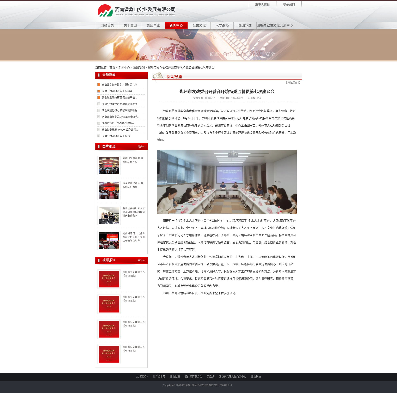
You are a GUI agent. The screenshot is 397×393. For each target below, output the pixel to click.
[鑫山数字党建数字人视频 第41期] (109, 279)
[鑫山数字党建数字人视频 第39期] (109, 329)
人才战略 (222, 25)
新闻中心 (176, 25)
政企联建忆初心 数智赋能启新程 (119, 110)
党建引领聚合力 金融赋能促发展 (119, 104)
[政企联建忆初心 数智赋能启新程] (109, 190)
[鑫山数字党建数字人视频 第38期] (109, 354)
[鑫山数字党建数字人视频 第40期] (109, 304)
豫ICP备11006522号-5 (220, 385)
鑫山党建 (245, 25)
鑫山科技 (256, 376)
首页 (112, 67)
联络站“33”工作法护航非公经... (119, 123)
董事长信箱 (262, 4)
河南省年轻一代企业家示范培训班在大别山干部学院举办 (134, 237)
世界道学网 (159, 376)
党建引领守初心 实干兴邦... (117, 136)
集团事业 (153, 25)
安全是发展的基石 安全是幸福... (119, 97)
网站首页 (107, 25)
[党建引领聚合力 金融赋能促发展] (109, 165)
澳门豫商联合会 (193, 376)
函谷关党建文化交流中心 (275, 25)
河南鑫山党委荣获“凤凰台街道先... (121, 116)
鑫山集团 (192, 385)
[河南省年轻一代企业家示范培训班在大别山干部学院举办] (109, 240)
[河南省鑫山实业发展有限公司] (136, 15)
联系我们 (289, 4)
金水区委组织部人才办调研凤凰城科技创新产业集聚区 (134, 212)
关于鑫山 (130, 25)
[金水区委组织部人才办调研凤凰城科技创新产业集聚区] (109, 215)
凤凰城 (210, 376)
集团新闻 (139, 67)
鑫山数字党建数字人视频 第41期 (119, 84)
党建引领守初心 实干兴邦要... (118, 91)
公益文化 (199, 25)
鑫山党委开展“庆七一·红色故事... (120, 129)
